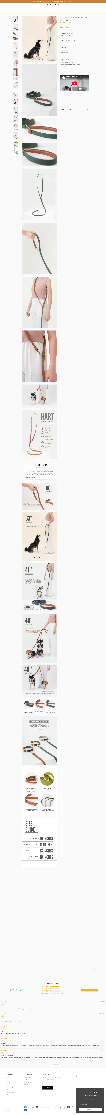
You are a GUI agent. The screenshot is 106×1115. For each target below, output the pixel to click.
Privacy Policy (27, 1077)
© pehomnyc (9, 1107)
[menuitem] (26, 10)
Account (93, 6)
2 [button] (51, 1064)
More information (66, 109)
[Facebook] (73, 1076)
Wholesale (26, 1084)
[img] (4, 1002)
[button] (63, 22)
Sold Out (74, 103)
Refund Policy (26, 1080)
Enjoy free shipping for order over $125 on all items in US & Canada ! (53, 1)
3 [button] (53, 1064)
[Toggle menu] (12, 1087)
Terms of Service (27, 1082)
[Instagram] (76, 1076)
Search (100, 6)
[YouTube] (79, 1076)
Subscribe (90, 1109)
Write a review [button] (89, 990)
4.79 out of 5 (20, 989)
